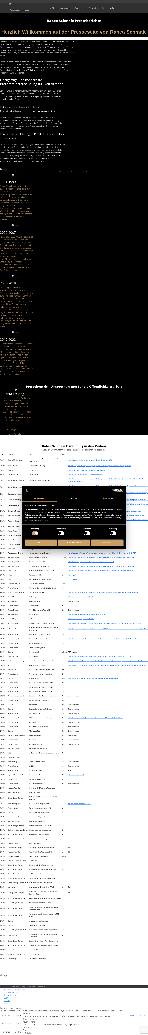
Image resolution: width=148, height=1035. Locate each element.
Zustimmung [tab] (39, 498)
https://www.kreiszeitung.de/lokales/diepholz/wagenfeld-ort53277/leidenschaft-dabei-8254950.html (100, 570)
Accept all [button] (6, 1015)
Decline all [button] (17, 1015)
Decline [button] (18, 1023)
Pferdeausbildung (82, 8)
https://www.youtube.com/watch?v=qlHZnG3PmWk (85, 474)
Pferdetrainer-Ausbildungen (63, 8)
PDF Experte (72, 575)
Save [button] (25, 1030)
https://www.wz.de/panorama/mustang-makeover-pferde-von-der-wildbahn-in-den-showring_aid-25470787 (102, 553)
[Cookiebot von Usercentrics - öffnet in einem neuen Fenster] (113, 490)
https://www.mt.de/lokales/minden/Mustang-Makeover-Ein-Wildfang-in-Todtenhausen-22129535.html (101, 557)
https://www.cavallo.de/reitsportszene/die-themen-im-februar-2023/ (90, 460)
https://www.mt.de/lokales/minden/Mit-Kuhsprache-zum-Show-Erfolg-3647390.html (95, 718)
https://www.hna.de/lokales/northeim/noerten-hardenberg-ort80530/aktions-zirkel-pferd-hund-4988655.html (103, 592)
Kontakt (109, 8)
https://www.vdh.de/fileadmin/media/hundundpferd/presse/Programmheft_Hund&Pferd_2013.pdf (100, 656)
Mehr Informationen (138, 1015)
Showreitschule (95, 8)
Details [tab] (74, 498)
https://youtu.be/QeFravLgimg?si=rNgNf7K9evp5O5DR (86, 470)
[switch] (61, 533)
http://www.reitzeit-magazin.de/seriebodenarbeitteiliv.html (87, 614)
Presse (115, 8)
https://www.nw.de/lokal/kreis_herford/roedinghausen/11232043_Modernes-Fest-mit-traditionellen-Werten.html (104, 623)
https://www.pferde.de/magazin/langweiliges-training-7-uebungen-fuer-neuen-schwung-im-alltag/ (99, 466)
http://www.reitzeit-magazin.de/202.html (81, 597)
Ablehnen (41, 543)
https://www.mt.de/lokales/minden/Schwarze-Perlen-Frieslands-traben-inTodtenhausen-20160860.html (102, 639)
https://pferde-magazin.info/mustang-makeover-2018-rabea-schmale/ (91, 562)
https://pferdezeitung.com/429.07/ (79, 804)
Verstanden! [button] (7, 1023)
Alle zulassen (107, 543)
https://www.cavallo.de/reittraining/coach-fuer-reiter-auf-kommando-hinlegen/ (93, 678)
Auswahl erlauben (74, 543)
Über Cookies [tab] (108, 498)
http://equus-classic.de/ (76, 775)
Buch (6, 998)
